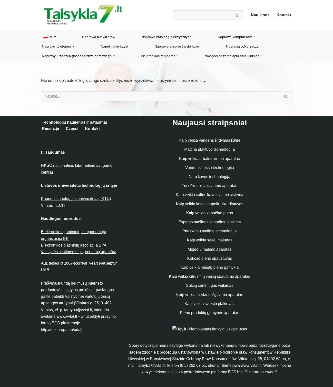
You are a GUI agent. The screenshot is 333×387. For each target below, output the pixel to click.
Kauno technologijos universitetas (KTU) (76, 199)
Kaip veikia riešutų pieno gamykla (209, 267)
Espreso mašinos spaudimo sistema (209, 222)
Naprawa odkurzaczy (242, 46)
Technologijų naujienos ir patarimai (74, 122)
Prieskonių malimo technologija (209, 231)
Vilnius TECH (53, 205)
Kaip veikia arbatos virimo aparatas (209, 159)
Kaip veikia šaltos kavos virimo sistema (209, 195)
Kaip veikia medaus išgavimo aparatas (209, 295)
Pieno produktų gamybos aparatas (209, 313)
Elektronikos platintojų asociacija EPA (74, 245)
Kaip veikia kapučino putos (209, 213)
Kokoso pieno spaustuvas (209, 258)
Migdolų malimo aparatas (209, 249)
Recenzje (50, 129)
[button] (55, 37)
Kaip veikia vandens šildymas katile (209, 140)
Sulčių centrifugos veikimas (209, 285)
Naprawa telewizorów (98, 37)
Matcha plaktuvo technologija (209, 149)
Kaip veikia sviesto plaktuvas (210, 304)
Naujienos (260, 15)
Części (72, 129)
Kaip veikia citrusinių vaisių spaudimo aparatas (209, 276)
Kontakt (283, 15)
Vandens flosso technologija (209, 168)
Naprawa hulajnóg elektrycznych (166, 37)
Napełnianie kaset (114, 46)
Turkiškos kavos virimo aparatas (209, 186)
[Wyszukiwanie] (237, 15)
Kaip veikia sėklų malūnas (209, 240)
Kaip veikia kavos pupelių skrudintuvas (209, 204)
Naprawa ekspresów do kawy (177, 46)
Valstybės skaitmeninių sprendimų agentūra (78, 252)
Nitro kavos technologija (209, 177)
